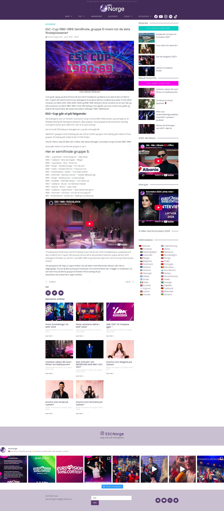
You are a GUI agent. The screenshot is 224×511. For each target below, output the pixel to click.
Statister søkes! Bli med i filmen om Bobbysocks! (58, 363)
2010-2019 (66, 103)
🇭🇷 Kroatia (145, 285)
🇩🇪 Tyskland (167, 288)
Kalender (113, 16)
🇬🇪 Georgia (146, 273)
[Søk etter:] (111, 497)
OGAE (127, 16)
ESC (80, 16)
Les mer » (49, 336)
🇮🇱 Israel (144, 279)
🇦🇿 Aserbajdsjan (148, 251)
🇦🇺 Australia (146, 255)
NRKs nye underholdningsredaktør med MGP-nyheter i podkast (167, 115)
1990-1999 (89, 103)
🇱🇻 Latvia (144, 291)
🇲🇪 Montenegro (169, 255)
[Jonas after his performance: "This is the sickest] (126, 469)
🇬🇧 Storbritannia (169, 276)
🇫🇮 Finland (145, 270)
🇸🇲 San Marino (168, 270)
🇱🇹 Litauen (145, 294)
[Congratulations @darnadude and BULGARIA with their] (97, 469)
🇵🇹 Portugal (167, 264)
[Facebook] (156, 16)
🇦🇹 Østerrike (167, 291)
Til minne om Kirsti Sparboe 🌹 (164, 102)
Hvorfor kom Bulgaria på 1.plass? (119, 363)
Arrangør (96, 16)
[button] (48, 293)
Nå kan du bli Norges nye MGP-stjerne (165, 127)
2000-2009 (77, 103)
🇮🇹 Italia (144, 282)
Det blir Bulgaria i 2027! (166, 56)
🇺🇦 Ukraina (166, 294)
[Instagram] (166, 16)
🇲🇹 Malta (165, 248)
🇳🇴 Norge (165, 258)
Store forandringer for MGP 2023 (57, 325)
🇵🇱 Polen (165, 261)
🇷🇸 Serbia (166, 273)
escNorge (143, 16)
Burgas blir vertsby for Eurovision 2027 (166, 35)
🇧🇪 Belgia (145, 258)
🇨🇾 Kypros (145, 288)
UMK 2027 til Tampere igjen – (117, 325)
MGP (67, 16)
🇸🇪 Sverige (166, 282)
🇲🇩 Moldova (167, 251)
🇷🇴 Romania (167, 267)
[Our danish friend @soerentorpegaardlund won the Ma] (154, 469)
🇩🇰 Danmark (146, 264)
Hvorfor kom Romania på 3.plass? (89, 403)
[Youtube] (161, 16)
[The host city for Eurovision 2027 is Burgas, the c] (41, 469)
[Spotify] (170, 16)
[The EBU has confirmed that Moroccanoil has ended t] (13, 469)
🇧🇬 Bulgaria (146, 261)
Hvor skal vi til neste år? (167, 45)
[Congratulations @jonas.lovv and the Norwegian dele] (210, 469)
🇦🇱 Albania (144, 245)
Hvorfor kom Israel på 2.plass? (57, 403)
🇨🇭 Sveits (165, 279)
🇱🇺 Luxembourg (169, 245)
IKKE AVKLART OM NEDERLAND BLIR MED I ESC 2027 (89, 364)
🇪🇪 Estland (145, 267)
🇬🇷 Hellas (144, 276)
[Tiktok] (175, 16)
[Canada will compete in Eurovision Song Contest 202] (69, 469)
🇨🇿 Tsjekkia (166, 285)
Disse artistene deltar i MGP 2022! (88, 325)
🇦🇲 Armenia (146, 248)
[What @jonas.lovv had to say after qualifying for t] (182, 469)
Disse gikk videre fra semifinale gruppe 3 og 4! (66, 146)
